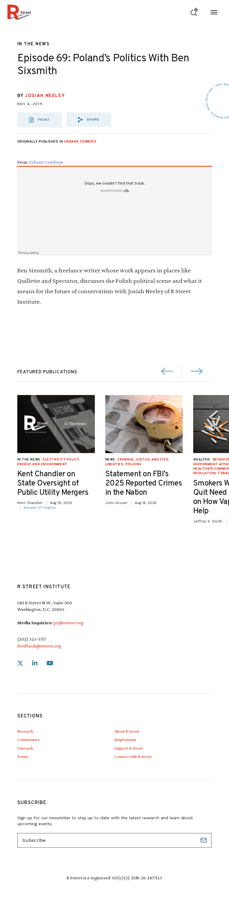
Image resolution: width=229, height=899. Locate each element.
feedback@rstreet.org (39, 645)
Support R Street (128, 748)
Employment (125, 739)
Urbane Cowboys (80, 142)
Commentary (28, 739)
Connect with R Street (132, 756)
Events (23, 756)
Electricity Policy (61, 460)
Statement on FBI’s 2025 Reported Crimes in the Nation (143, 483)
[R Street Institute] (19, 12)
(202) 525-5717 (31, 639)
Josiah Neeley (45, 96)
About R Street (126, 731)
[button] (88, 120)
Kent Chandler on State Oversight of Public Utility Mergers (53, 483)
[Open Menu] (214, 12)
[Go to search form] (194, 12)
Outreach (25, 748)
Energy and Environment (42, 464)
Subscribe (204, 840)
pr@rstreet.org (68, 622)
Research (25, 731)
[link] (20, 663)
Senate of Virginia (39, 507)
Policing (133, 464)
